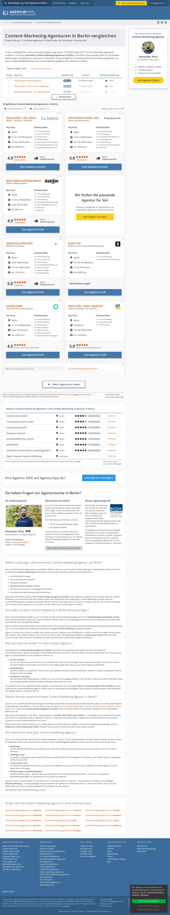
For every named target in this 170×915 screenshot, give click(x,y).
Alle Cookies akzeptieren (149, 901)
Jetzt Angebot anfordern (94, 216)
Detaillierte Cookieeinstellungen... (149, 910)
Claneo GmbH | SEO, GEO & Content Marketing (31, 117)
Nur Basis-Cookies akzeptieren (149, 906)
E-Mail (76, 394)
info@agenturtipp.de (20, 542)
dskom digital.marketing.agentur (27, 80)
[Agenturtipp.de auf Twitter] (166, 22)
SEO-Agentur (78, 602)
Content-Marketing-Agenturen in (23, 810)
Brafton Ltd (74, 243)
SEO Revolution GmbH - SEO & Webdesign (90, 117)
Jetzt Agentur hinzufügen (99, 477)
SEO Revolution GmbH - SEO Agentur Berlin (32, 92)
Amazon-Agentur (47, 706)
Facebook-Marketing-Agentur (74, 706)
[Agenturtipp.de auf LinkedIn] (158, 22)
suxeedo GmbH (14, 305)
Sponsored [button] (111, 109)
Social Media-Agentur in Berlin (108, 706)
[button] (15, 108)
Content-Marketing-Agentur (44, 635)
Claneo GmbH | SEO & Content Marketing (31, 86)
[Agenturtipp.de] (85, 13)
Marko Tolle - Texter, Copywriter (85, 305)
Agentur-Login (8, 891)
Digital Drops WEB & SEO (19, 243)
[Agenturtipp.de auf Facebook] (162, 22)
